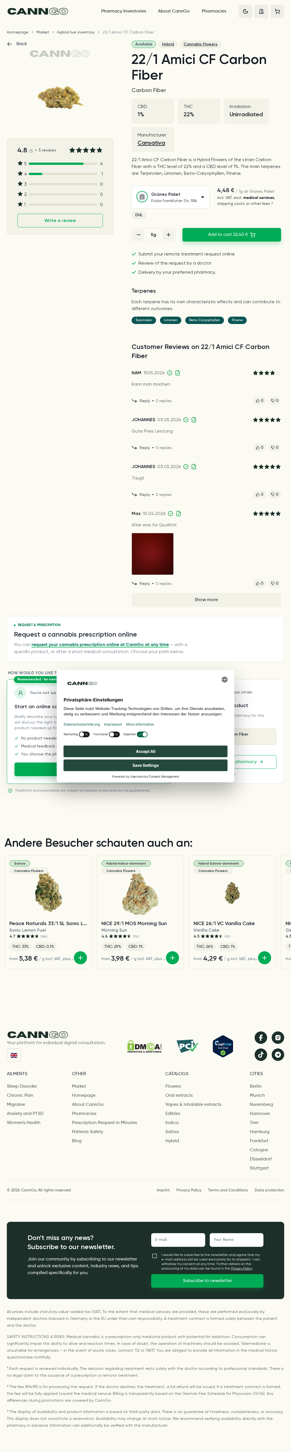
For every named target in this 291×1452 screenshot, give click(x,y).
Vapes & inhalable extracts (193, 1104)
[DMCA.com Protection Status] (144, 1046)
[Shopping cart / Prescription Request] (277, 11)
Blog (77, 1141)
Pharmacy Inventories (123, 11)
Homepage (17, 32)
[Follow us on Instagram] (278, 1037)
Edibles (172, 1114)
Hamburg (259, 1132)
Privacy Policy (188, 1190)
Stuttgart (259, 1168)
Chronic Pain (20, 1095)
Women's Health (23, 1123)
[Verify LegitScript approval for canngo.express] (223, 1046)
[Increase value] (168, 234)
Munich (257, 1095)
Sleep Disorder (22, 1086)
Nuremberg (261, 1104)
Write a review (60, 220)
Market (42, 32)
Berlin (255, 1086)
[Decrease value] (138, 234)
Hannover (260, 1114)
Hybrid (168, 44)
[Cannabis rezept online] (49, 11)
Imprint (163, 1190)
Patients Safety (87, 1132)
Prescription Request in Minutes (104, 1123)
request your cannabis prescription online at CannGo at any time (100, 645)
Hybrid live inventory (76, 32)
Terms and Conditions (228, 1190)
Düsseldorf (261, 1159)
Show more (206, 600)
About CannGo (174, 11)
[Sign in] (261, 11)
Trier (254, 1123)
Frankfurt (259, 1141)
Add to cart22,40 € (228, 234)
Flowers (173, 1086)
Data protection (269, 1190)
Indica (171, 1123)
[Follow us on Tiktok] (261, 1054)
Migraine (16, 1104)
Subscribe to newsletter (207, 1281)
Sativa (172, 1132)
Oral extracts (179, 1095)
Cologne (259, 1150)
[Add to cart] (80, 957)
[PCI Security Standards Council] (187, 1046)
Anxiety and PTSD (25, 1114)
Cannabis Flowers (200, 44)
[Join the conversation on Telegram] (278, 1054)
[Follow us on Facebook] (261, 1037)
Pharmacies (214, 11)
